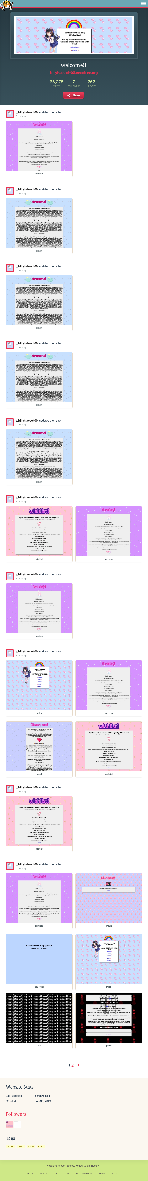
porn (41, 1146)
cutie (21, 1146)
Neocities (52, 1165)
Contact (115, 1173)
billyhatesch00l (28, 112)
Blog (66, 1173)
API (76, 1173)
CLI (56, 1173)
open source (67, 1165)
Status (87, 1173)
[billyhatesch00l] (10, 114)
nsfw (31, 1146)
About (31, 1173)
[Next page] (77, 1065)
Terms (100, 1173)
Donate (45, 1173)
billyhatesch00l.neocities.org (74, 72)
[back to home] (7, 5)
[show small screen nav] (143, 3)
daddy (10, 1146)
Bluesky (95, 1165)
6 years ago (21, 116)
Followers (16, 1114)
